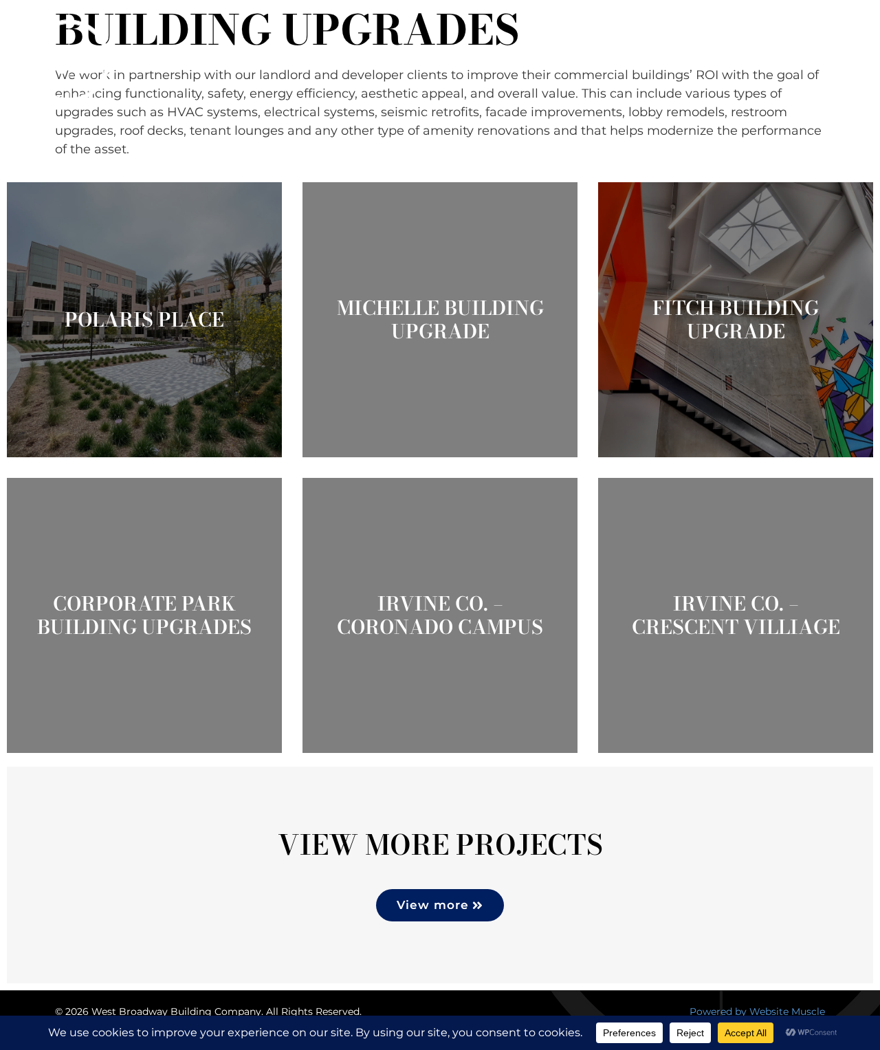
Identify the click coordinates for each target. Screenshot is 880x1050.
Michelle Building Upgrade (440, 319)
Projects (600, 60)
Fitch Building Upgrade (735, 319)
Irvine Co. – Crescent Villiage (736, 615)
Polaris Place (144, 319)
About (510, 60)
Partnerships (697, 60)
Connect (810, 60)
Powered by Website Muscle (757, 1011)
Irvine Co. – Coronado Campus (440, 615)
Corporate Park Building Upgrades (144, 615)
